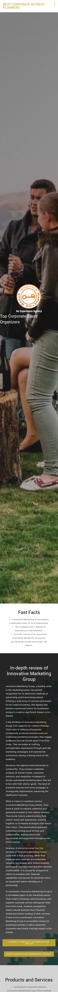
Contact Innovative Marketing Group (29, 943)
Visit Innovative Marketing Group (29, 954)
